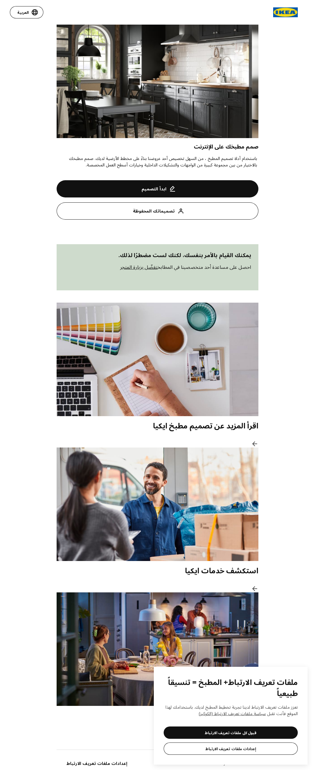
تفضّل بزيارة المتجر (139, 267)
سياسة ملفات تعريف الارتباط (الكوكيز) (232, 713)
